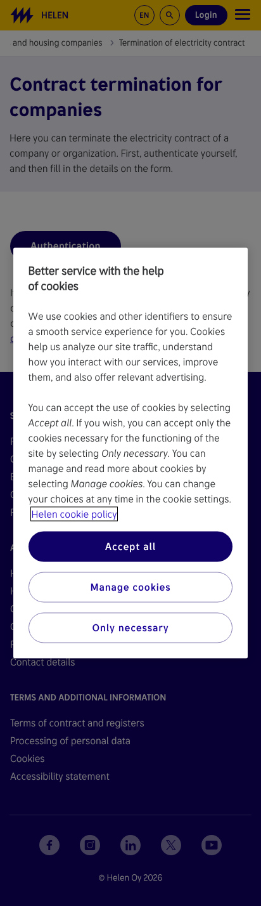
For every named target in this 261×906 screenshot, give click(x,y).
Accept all (130, 547)
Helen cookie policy (74, 514)
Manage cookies (130, 587)
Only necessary (130, 628)
